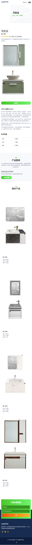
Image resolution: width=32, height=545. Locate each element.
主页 (13, 15)
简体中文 (25, 2)
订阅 (16, 515)
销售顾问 (16, 103)
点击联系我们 (6, 177)
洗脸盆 (21, 15)
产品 (17, 15)
